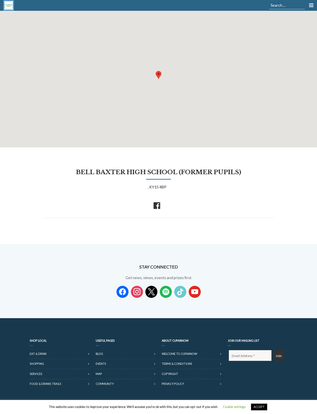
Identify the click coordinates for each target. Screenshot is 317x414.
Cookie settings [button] (234, 407)
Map (99, 374)
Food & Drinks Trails (45, 384)
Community (105, 384)
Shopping (37, 363)
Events (101, 363)
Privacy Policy (173, 384)
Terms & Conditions (177, 363)
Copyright (170, 374)
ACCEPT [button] (259, 407)
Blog (99, 354)
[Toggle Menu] (311, 5)
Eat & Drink (38, 354)
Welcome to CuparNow (179, 354)
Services (36, 374)
